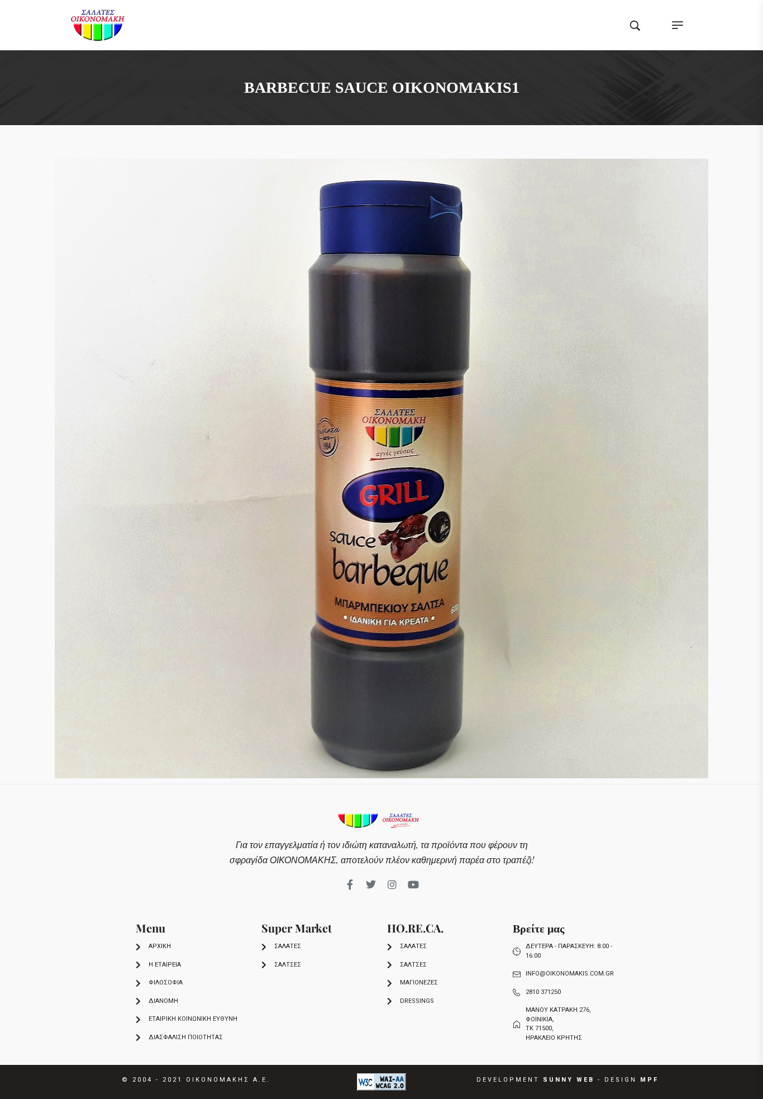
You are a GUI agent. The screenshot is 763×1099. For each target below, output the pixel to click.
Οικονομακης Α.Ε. (228, 1079)
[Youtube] (413, 884)
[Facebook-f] (350, 884)
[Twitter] (371, 884)
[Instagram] (392, 884)
